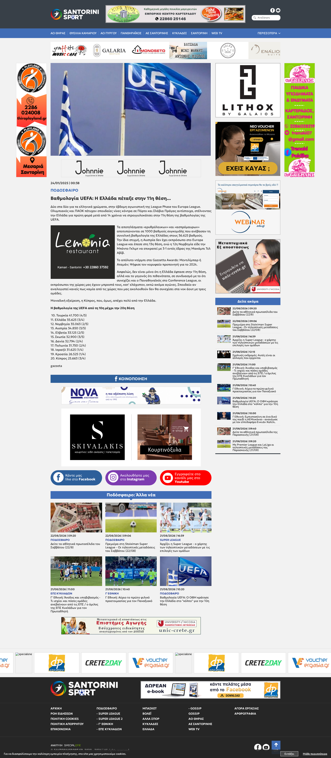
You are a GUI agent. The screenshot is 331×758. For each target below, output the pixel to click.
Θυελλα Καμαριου (83, 33)
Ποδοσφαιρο (64, 190)
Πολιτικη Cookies (65, 718)
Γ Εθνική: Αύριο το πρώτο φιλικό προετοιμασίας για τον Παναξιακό (128, 599)
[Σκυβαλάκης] (274, 50)
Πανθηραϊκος (131, 33)
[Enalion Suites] (195, 50)
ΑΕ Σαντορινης (157, 33)
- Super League (108, 713)
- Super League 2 (110, 718)
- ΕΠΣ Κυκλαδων (109, 729)
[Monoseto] (77, 50)
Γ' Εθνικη (112, 593)
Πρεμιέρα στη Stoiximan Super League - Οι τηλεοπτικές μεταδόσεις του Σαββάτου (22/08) (130, 547)
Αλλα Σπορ (151, 718)
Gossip (194, 713)
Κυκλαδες (179, 33)
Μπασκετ (150, 708)
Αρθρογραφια (245, 713)
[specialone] (121, 662)
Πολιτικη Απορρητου (67, 723)
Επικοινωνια (61, 729)
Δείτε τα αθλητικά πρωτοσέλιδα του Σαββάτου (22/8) (75, 545)
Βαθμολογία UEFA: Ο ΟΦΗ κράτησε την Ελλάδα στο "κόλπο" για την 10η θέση (184, 601)
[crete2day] (41, 662)
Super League (170, 540)
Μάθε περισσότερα (315, 754)
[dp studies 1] (154, 662)
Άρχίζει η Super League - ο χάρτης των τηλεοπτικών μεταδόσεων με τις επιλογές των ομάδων (185, 547)
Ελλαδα (148, 729)
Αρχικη (56, 708)
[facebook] (272, 10)
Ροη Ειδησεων (62, 713)
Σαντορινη (199, 33)
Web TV (216, 33)
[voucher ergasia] (88, 662)
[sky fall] (235, 50)
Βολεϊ (147, 713)
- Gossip (195, 708)
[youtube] (278, 10)
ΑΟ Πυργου (109, 33)
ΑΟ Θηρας (58, 33)
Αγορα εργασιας (246, 708)
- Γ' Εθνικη (105, 723)
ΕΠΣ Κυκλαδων (61, 593)
